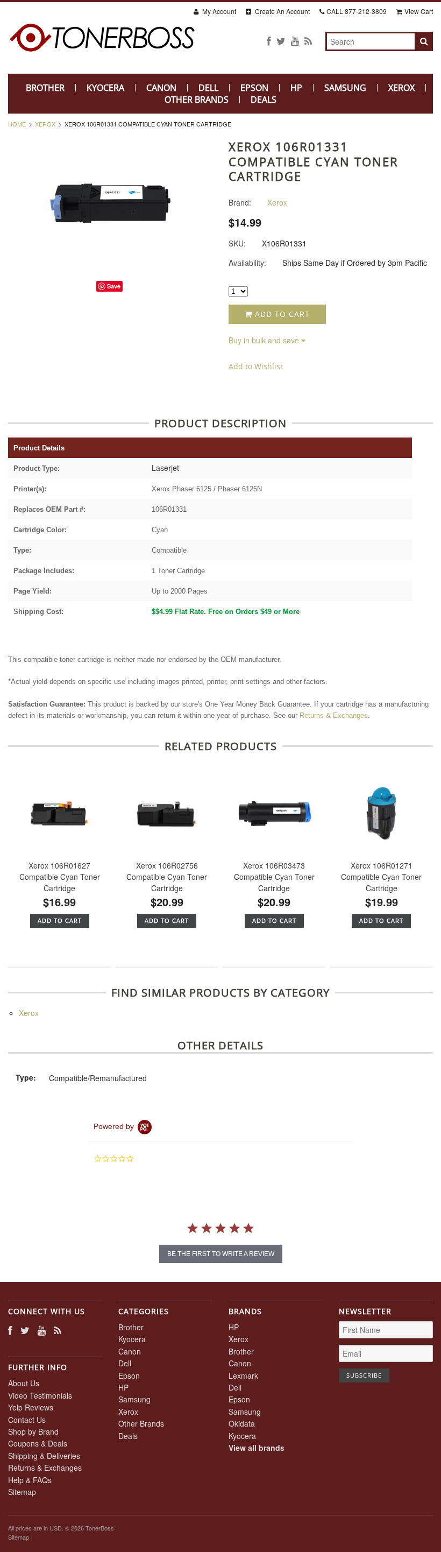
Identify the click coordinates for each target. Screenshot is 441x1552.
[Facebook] (269, 40)
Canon (161, 87)
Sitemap (22, 1491)
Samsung (345, 87)
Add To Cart (60, 920)
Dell (208, 87)
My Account (218, 11)
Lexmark (243, 1375)
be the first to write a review (220, 1254)
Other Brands (197, 99)
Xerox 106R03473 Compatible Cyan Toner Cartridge (274, 876)
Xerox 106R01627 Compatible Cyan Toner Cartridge (59, 876)
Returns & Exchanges (334, 715)
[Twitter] (281, 40)
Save (113, 286)
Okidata (242, 1423)
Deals (263, 99)
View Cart (418, 11)
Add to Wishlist (256, 366)
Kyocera (105, 87)
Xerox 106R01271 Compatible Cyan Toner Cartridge (381, 876)
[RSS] (308, 40)
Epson (254, 87)
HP (296, 87)
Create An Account (281, 11)
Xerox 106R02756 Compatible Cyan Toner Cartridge (166, 876)
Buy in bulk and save (264, 340)
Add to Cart (281, 314)
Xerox (401, 87)
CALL (356, 11)
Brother (45, 87)
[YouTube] (295, 40)
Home (17, 123)
